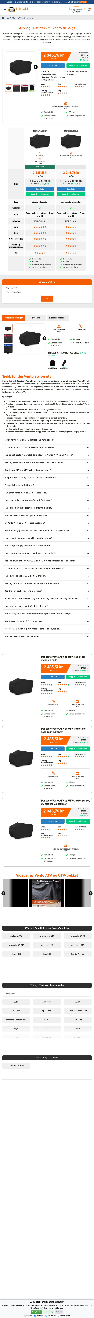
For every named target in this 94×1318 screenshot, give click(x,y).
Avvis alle (59, 1312)
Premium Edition (40, 131)
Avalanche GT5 (77, 945)
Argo (16, 1029)
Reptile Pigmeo (77, 954)
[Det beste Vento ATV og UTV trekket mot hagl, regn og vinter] (21, 758)
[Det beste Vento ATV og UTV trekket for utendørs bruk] (21, 686)
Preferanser (52, 1316)
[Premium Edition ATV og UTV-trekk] (40, 141)
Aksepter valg (48, 1312)
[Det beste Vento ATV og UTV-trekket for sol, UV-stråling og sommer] (21, 830)
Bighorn (77, 1038)
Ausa (78, 1029)
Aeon (77, 1002)
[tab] (14, 318)
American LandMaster (77, 1011)
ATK (47, 1029)
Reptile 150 (16, 954)
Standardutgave (71, 131)
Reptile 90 (47, 954)
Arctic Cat (77, 1020)
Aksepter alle (36, 1312)
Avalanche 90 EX (77, 936)
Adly (16, 1002)
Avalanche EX (47, 945)
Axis (16, 1038)
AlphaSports (47, 1011)
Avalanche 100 (16, 936)
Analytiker (39, 1316)
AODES (47, 1020)
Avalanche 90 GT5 (16, 945)
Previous (3, 893)
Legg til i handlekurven (78, 65)
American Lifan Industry (16, 1020)
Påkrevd (29, 1316)
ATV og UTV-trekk (19, 18)
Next (35, 67)
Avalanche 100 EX (47, 936)
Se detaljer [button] (53, 65)
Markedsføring (65, 1316)
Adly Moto (47, 1002)
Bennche (47, 1038)
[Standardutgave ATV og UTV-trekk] (71, 141)
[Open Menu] (5, 9)
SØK (47, 298)
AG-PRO (16, 1011)
